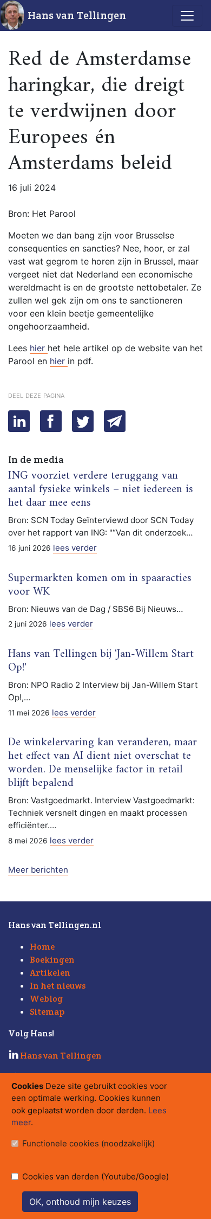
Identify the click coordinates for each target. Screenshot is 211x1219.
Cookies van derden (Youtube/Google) (95, 1176)
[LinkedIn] (19, 421)
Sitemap (47, 1011)
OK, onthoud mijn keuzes (80, 1201)
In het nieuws (57, 985)
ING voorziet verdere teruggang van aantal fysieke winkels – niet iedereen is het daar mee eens (100, 489)
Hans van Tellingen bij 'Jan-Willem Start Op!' (101, 661)
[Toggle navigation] (187, 16)
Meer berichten (38, 870)
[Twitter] (83, 421)
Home (42, 946)
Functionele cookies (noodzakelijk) (88, 1143)
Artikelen (50, 972)
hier (39, 348)
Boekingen (52, 959)
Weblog (46, 998)
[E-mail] (115, 421)
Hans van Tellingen (77, 15)
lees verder (75, 548)
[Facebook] (51, 421)
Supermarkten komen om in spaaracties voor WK (100, 585)
